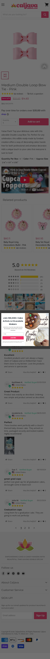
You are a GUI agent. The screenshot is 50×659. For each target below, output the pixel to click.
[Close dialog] (47, 314)
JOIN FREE (13, 337)
